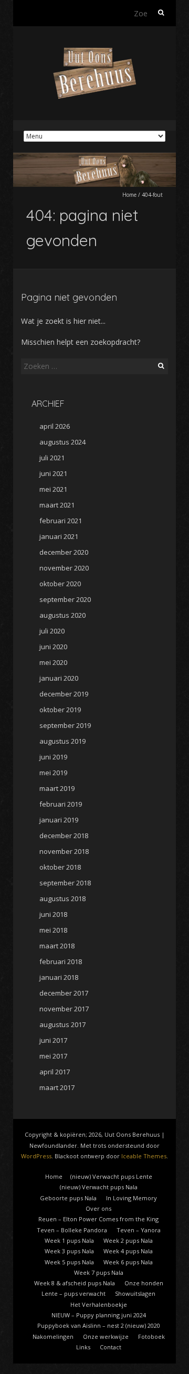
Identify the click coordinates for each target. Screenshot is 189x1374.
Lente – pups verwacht (73, 1293)
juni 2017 (53, 1040)
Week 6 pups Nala (128, 1262)
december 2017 (63, 993)
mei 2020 (53, 662)
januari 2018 (58, 977)
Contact (110, 1347)
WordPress (36, 1156)
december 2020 (63, 552)
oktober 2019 (60, 709)
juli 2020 (52, 631)
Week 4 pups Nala (128, 1251)
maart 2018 (57, 945)
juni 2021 (53, 473)
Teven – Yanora (139, 1230)
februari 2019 (60, 804)
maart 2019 (57, 788)
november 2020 (64, 568)
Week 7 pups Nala (98, 1272)
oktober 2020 (60, 583)
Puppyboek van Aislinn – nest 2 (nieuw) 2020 (98, 1325)
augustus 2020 (62, 615)
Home (129, 194)
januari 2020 (58, 678)
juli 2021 (52, 457)
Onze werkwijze (106, 1336)
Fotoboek (151, 1336)
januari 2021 (58, 536)
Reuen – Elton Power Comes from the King (98, 1219)
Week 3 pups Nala (69, 1251)
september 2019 (65, 725)
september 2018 (65, 882)
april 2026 (54, 426)
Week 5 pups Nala (69, 1262)
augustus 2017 (62, 1024)
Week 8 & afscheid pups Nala (74, 1283)
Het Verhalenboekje (98, 1304)
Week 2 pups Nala (128, 1240)
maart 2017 (57, 1087)
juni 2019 (53, 757)
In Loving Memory (131, 1198)
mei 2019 (53, 772)
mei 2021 (53, 489)
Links (83, 1347)
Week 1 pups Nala (69, 1240)
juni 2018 (53, 914)
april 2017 (54, 1071)
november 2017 (64, 1008)
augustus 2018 (62, 898)
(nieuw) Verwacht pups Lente (111, 1176)
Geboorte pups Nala (68, 1198)
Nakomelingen (53, 1336)
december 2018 (63, 835)
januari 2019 (58, 820)
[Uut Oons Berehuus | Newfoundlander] (94, 52)
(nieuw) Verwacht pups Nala (99, 1187)
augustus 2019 (62, 741)
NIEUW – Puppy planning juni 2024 (98, 1315)
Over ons (98, 1208)
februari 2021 (60, 520)
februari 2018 (60, 961)
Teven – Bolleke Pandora (72, 1230)
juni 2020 (53, 646)
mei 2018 (53, 930)
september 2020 (65, 599)
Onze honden (143, 1283)
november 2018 (64, 851)
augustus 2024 (62, 442)
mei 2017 (53, 1056)
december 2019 (63, 694)
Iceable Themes (143, 1156)
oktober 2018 (60, 867)
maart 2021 (57, 505)
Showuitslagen (135, 1293)
